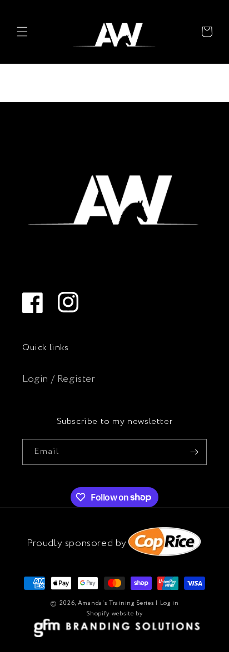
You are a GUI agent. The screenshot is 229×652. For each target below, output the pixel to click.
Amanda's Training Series (116, 603)
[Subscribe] (194, 452)
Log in (169, 603)
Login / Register (59, 379)
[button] (22, 31)
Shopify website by (114, 613)
